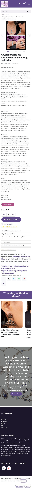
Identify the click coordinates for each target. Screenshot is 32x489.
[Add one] (12, 214)
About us (4, 427)
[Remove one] (3, 214)
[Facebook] (4, 279)
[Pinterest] (24, 279)
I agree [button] (27, 486)
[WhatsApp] (19, 279)
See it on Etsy (7, 204)
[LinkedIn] (14, 279)
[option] (16, 322)
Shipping (4, 421)
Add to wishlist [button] (8, 224)
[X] (9, 279)
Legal (3, 423)
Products (4, 419)
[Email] (4, 283)
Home (3, 417)
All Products (5, 15)
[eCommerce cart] (20, 4)
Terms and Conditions (8, 250)
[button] (2, 35)
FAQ (2, 425)
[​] (4, 468)
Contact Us (16, 393)
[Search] (28, 11)
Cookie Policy (23, 480)
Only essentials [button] (19, 486)
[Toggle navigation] (29, 4)
